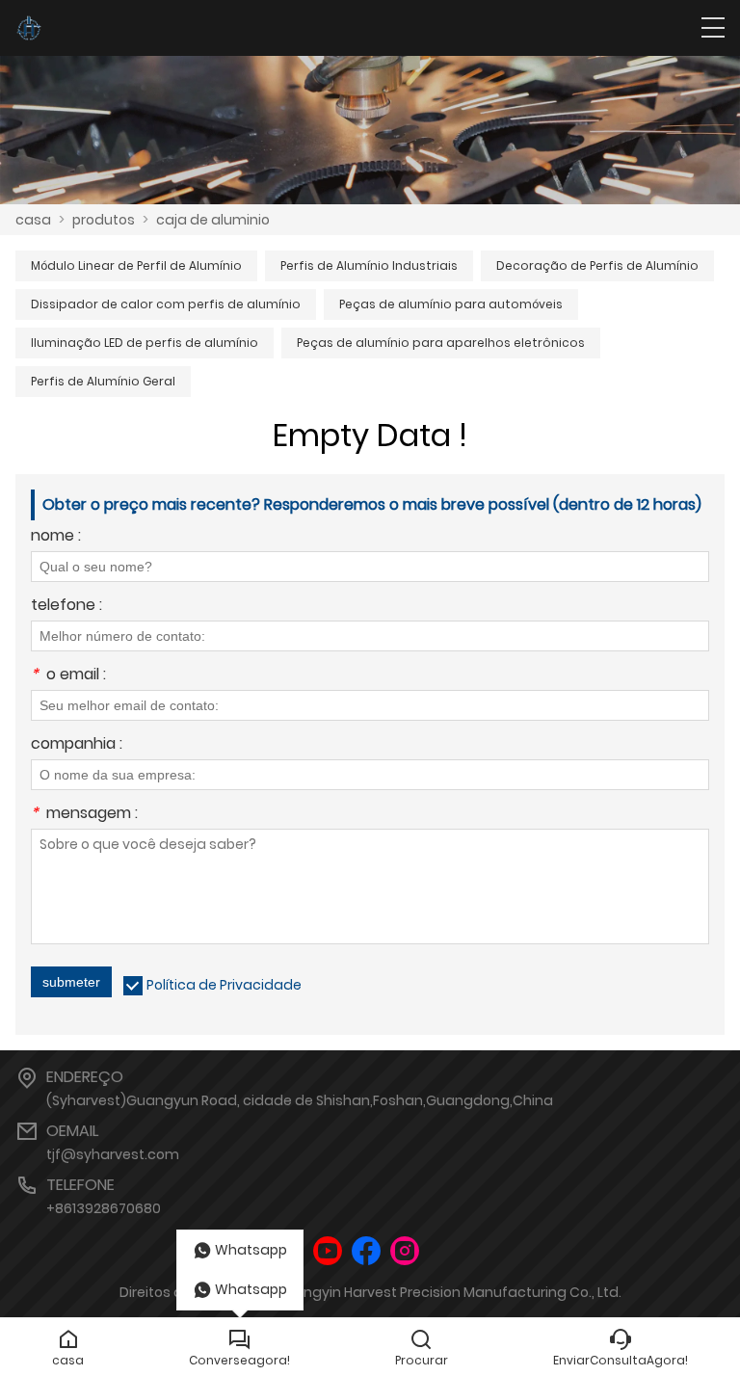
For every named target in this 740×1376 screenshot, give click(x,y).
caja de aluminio (213, 219)
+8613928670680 (103, 1208)
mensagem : (84, 815)
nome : (56, 537)
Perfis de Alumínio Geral (103, 381)
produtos (103, 219)
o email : (68, 676)
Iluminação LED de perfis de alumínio (144, 342)
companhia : (76, 745)
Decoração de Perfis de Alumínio (597, 265)
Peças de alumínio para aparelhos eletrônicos (441, 342)
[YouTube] (327, 1251)
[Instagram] (404, 1251)
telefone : (66, 606)
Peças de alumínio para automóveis (451, 304)
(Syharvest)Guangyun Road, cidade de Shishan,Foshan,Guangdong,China (299, 1100)
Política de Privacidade (224, 984)
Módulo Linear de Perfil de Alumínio (136, 265)
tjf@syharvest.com (112, 1154)
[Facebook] (366, 1251)
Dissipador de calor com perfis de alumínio (166, 304)
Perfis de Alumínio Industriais (369, 265)
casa (33, 219)
